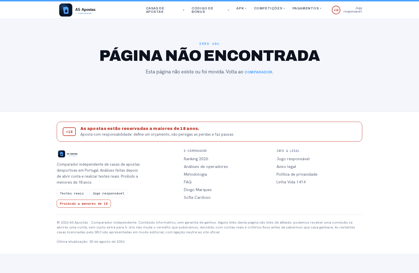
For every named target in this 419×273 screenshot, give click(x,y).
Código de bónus (210, 10)
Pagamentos (307, 8)
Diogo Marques (198, 189)
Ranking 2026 (196, 158)
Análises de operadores (206, 166)
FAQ (188, 181)
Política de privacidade (297, 174)
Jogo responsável (293, 158)
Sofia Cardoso (197, 197)
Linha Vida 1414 (291, 181)
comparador (258, 72)
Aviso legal (286, 166)
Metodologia (195, 174)
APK (241, 8)
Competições (269, 8)
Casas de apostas (165, 10)
